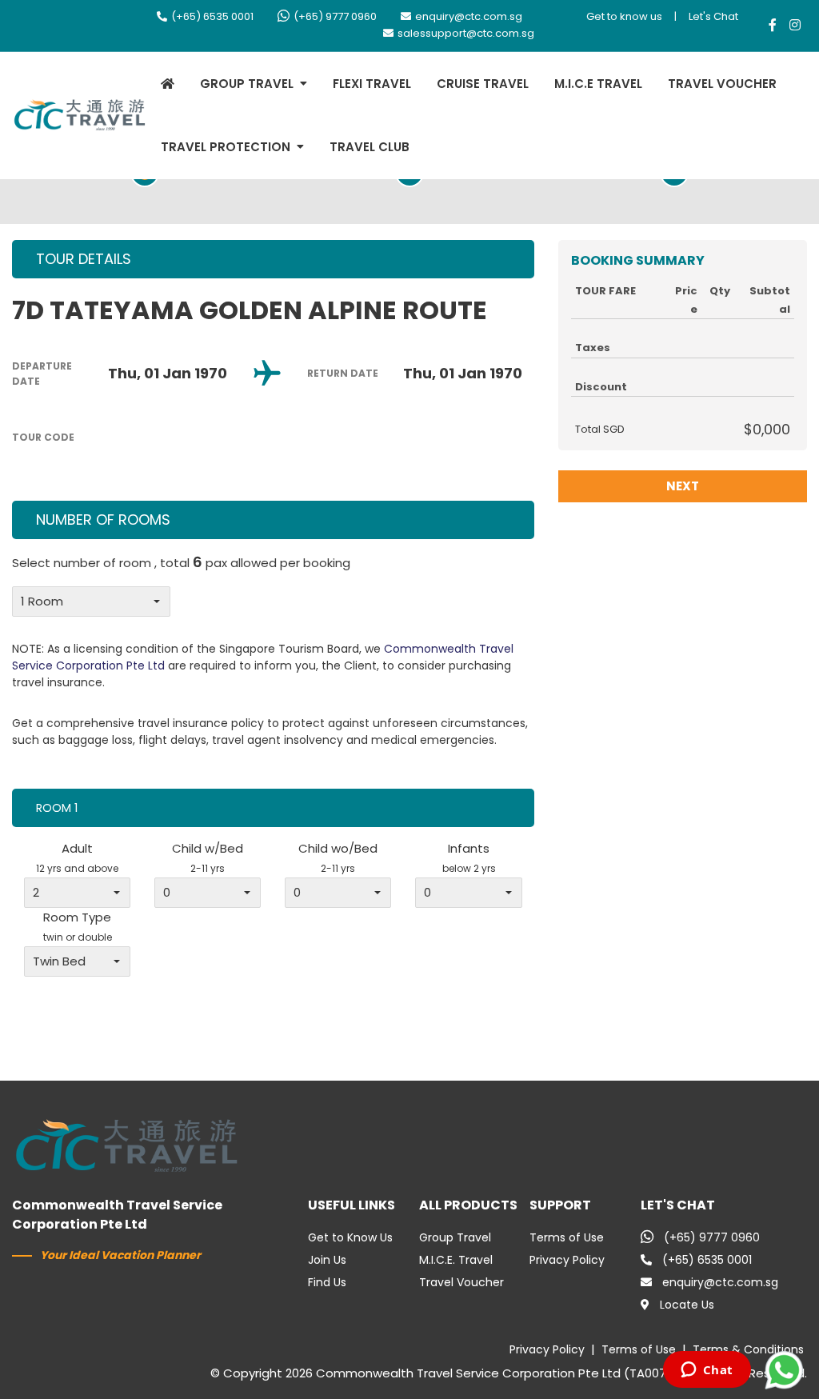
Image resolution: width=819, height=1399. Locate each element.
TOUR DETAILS (83, 259)
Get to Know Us (350, 1237)
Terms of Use (566, 1237)
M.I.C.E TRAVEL (598, 83)
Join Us (327, 1260)
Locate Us (687, 1305)
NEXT (682, 486)
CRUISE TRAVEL (483, 83)
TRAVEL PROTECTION (225, 146)
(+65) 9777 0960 (335, 16)
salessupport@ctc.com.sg (466, 33)
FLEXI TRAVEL (372, 83)
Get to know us (624, 16)
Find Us (327, 1282)
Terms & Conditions (748, 1349)
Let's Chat (713, 16)
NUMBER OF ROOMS (103, 520)
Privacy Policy (567, 1260)
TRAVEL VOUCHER (722, 83)
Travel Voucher (461, 1282)
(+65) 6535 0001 (212, 16)
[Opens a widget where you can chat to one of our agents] (706, 1371)
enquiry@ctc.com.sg (468, 16)
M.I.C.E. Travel (456, 1260)
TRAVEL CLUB (370, 146)
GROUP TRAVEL (247, 83)
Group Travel (455, 1237)
